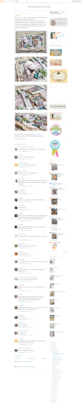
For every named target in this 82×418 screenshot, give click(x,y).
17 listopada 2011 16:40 (25, 263)
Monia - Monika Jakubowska (24, 147)
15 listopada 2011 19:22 (25, 159)
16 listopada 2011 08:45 (25, 230)
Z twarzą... (54, 368)
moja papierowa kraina (56, 173)
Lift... (55, 259)
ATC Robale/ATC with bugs (61, 234)
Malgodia (20, 243)
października (56, 378)
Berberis (20, 267)
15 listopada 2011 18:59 (25, 151)
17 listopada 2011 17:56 (25, 273)
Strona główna (31, 358)
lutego (54, 395)
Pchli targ (53, 163)
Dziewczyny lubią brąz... (57, 372)
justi (19, 213)
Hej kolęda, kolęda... (56, 357)
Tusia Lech (20, 170)
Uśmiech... (56, 299)
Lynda (19, 315)
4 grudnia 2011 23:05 (24, 352)
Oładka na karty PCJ (62, 189)
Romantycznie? (55, 361)
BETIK (60, 32)
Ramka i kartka (57, 323)
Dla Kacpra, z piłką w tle (56, 184)
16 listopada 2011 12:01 (25, 248)
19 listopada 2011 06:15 (25, 344)
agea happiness (21, 162)
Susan (19, 338)
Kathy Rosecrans (21, 330)
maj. (19, 155)
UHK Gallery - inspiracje (57, 188)
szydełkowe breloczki (62, 209)
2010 (52, 400)
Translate (60, 14)
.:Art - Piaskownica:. (55, 242)
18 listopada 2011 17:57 (25, 311)
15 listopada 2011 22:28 (25, 221)
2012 (52, 346)
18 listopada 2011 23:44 (25, 335)
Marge (19, 305)
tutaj (34, 19)
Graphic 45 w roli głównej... (60, 291)
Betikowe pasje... (41, 6)
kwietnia (55, 391)
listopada (55, 352)
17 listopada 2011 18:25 (25, 281)
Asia (19, 294)
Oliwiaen (20, 178)
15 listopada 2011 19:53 (25, 167)
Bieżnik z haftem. (61, 165)
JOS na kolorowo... (56, 363)
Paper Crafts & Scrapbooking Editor (26, 277)
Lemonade (22, 139)
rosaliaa (53, 232)
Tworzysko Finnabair (56, 218)
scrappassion (54, 208)
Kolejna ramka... (57, 307)
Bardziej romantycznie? (57, 359)
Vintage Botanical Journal (56, 229)
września (55, 381)
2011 (52, 348)
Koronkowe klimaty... (58, 331)
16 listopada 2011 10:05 (25, 240)
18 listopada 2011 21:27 (25, 319)
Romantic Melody (37, 134)
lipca (54, 385)
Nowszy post (17, 358)
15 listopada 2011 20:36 (25, 186)
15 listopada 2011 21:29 (25, 194)
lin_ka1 (20, 284)
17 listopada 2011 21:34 (25, 290)
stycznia (55, 397)
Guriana (20, 259)
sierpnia (54, 383)
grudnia (54, 350)
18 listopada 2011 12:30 (25, 302)
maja (54, 389)
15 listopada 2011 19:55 (25, 175)
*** (58, 243)
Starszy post (44, 358)
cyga (19, 197)
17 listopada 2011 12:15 (25, 255)
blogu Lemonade (19, 17)
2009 (52, 402)
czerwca (54, 387)
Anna (19, 251)
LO (26, 139)
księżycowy (60, 199)
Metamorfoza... (57, 283)
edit (19, 224)
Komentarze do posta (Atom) (26, 361)
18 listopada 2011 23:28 (25, 327)
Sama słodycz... (55, 374)
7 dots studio (54, 227)
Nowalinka (20, 234)
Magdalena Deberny (22, 348)
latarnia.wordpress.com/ (57, 183)
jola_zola (20, 189)
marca (54, 393)
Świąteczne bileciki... (57, 376)
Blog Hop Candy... (58, 315)
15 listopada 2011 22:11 (25, 209)
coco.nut (20, 205)
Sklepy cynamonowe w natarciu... (59, 276)
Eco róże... (56, 267)
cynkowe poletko (55, 198)
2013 (52, 344)
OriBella (20, 323)
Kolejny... (54, 365)
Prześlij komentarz (19, 356)
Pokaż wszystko (64, 252)
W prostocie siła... (56, 370)
